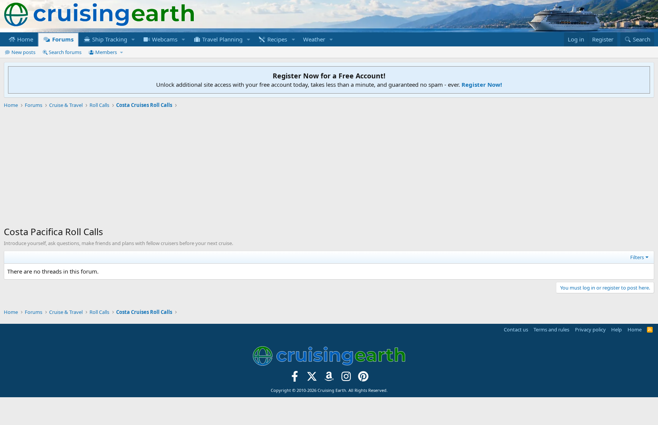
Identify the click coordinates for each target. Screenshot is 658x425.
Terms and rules (551, 329)
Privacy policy (590, 329)
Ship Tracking (109, 39)
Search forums (65, 52)
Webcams (163, 39)
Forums (62, 39)
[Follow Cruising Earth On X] (312, 378)
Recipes (276, 39)
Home (24, 39)
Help (616, 329)
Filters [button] (637, 257)
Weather (314, 39)
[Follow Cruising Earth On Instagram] (346, 378)
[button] (133, 39)
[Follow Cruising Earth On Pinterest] (363, 378)
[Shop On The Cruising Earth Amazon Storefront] (329, 378)
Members (106, 52)
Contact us (516, 329)
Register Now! (482, 84)
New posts (23, 52)
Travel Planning (222, 39)
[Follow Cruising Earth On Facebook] (294, 378)
